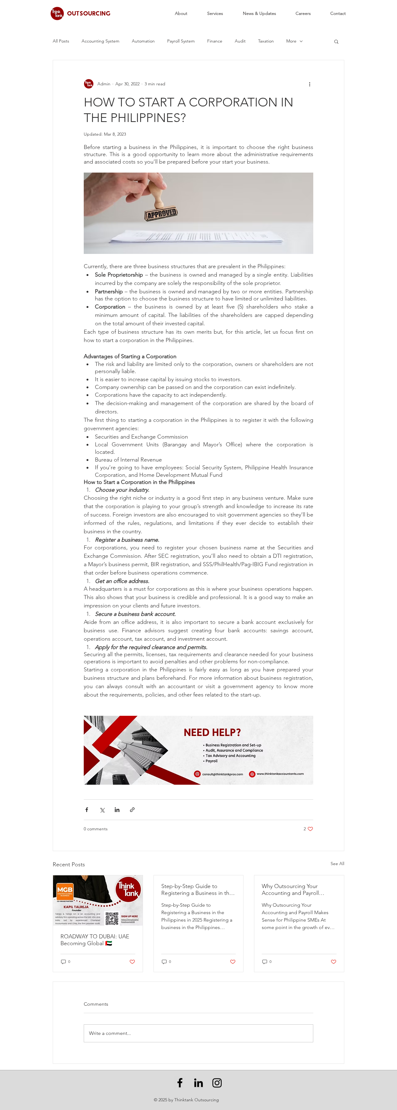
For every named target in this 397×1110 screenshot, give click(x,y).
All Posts (61, 41)
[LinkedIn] (198, 1082)
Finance (214, 41)
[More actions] (309, 84)
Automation (143, 41)
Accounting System (100, 41)
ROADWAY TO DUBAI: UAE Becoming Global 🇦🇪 (94, 940)
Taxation (266, 41)
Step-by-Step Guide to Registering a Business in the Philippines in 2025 (196, 889)
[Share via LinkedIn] (117, 810)
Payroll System (181, 41)
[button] (336, 41)
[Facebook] (180, 1082)
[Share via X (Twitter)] (102, 810)
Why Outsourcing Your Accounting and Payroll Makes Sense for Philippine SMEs (295, 889)
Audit (240, 41)
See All (337, 863)
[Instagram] (217, 1082)
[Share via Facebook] (87, 810)
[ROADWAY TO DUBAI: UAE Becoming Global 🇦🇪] (98, 900)
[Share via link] (132, 810)
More (291, 41)
